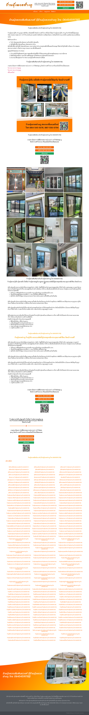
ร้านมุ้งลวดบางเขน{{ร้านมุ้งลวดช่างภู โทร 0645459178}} (70, 495)
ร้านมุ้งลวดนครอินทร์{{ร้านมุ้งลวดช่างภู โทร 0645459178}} (44, 581)
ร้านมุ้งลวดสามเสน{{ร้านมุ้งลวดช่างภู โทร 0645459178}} (44, 545)
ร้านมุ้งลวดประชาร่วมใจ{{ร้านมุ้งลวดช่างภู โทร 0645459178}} (18, 552)
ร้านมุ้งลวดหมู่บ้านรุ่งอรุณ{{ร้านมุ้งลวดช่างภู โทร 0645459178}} (44, 586)
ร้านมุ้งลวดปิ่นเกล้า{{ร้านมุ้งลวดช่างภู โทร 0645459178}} (18, 536)
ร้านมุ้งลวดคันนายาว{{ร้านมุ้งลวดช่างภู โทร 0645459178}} (18, 505)
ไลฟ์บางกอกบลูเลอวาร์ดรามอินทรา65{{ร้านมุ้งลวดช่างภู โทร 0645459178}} (44, 631)
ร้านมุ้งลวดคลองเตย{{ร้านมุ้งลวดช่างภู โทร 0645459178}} (44, 518)
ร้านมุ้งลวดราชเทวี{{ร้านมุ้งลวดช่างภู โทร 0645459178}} (70, 523)
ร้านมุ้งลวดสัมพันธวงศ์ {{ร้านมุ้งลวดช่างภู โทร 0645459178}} (19, 526)
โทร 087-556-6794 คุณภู (14, 70)
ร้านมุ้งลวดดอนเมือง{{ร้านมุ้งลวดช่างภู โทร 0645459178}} (70, 492)
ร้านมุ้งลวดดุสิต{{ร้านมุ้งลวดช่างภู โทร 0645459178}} (18, 508)
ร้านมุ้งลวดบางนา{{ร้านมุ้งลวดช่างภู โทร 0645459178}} (19, 515)
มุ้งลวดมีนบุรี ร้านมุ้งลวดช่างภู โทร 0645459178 (70, 477)
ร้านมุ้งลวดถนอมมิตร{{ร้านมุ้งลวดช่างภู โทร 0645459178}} (70, 547)
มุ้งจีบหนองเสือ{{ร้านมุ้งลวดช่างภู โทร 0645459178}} (18, 485)
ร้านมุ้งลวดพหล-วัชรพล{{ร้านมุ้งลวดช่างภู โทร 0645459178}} (18, 555)
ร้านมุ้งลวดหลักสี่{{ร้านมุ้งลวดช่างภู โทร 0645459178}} (44, 495)
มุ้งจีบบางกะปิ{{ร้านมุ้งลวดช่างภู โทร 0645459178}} (70, 485)
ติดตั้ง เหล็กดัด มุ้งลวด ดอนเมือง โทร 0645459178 (19, 467)
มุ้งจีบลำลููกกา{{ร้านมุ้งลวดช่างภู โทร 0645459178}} (18, 482)
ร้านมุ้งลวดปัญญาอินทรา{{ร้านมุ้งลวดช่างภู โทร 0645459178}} (70, 558)
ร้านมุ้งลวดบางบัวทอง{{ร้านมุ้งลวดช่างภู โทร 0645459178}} (19, 577)
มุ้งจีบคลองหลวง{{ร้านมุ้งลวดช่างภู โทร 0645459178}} (70, 479)
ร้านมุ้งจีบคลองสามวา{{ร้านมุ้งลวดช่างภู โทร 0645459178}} (70, 619)
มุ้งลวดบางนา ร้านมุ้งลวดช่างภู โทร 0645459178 (18, 477)
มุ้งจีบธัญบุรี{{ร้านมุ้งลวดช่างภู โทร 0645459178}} (45, 482)
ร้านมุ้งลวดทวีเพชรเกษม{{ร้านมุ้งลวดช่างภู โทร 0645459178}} (70, 564)
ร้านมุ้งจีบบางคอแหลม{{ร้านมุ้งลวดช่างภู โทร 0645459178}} (19, 596)
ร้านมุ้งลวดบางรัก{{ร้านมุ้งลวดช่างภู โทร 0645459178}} (70, 520)
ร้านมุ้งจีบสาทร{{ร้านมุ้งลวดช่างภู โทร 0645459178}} (44, 596)
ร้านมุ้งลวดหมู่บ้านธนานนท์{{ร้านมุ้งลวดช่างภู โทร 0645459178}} (18, 582)
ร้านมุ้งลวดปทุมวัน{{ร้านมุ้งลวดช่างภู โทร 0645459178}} (18, 523)
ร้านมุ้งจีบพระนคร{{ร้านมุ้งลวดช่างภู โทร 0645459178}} (18, 607)
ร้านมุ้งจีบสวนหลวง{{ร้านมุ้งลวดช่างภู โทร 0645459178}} (70, 591)
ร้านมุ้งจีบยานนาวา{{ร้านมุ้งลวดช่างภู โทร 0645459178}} (70, 594)
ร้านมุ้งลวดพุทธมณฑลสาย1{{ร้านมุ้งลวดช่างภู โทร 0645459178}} (44, 539)
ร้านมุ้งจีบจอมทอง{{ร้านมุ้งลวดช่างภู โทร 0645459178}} (44, 614)
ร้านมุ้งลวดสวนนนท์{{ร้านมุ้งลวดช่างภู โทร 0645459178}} (18, 585)
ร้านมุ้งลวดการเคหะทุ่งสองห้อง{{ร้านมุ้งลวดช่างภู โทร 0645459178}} (44, 574)
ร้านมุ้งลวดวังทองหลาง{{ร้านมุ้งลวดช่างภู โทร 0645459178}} (70, 567)
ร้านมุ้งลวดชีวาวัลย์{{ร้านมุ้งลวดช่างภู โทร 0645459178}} (44, 536)
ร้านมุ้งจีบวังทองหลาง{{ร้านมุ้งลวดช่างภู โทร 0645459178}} (44, 599)
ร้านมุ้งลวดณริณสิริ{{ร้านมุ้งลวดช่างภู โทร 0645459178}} (70, 561)
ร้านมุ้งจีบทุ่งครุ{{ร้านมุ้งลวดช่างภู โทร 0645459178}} (70, 607)
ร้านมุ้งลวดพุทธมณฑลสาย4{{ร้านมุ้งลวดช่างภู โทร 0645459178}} (19, 539)
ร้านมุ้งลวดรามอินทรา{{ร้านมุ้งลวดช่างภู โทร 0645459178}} (70, 545)
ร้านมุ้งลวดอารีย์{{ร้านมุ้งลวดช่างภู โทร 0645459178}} (18, 545)
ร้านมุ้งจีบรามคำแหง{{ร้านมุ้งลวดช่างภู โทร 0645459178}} (18, 633)
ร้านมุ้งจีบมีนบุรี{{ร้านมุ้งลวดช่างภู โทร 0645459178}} (70, 622)
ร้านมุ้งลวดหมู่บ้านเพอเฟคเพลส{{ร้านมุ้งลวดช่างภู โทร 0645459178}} (44, 578)
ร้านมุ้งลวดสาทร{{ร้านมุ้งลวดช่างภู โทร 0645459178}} (44, 520)
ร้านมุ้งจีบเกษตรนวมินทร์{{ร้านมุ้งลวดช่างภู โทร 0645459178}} (70, 634)
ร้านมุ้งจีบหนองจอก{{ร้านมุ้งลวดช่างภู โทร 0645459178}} (44, 619)
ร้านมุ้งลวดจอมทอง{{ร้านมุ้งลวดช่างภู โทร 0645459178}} (18, 510)
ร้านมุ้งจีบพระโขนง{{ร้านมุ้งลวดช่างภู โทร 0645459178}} (44, 591)
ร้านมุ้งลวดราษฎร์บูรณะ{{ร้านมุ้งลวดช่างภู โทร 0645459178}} (44, 528)
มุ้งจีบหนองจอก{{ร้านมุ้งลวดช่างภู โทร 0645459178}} (18, 472)
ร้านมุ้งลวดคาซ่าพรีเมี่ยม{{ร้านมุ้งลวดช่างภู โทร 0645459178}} (70, 539)
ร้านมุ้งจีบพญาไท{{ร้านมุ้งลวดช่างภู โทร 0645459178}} (44, 602)
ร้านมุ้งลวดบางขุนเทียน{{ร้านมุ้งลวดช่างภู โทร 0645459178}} (44, 533)
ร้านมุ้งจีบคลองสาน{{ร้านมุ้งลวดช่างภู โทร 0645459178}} (18, 617)
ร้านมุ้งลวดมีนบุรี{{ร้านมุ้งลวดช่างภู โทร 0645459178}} (44, 503)
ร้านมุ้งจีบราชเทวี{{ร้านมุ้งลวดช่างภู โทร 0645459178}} (19, 604)
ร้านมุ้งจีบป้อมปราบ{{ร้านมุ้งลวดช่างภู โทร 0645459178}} (70, 604)
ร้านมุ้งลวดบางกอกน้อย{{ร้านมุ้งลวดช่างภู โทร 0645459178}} (44, 513)
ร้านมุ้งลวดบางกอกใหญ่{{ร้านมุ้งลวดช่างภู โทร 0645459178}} (18, 513)
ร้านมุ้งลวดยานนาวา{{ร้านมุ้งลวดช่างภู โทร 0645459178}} (70, 518)
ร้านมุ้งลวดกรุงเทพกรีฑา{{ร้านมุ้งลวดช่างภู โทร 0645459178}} (70, 551)
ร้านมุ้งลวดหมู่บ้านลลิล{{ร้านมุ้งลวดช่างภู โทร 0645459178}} (19, 574)
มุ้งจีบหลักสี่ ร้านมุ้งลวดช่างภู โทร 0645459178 (44, 469)
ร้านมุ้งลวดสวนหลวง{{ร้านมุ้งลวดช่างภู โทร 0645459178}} (70, 515)
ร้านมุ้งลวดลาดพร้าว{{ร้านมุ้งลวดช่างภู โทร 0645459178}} (70, 497)
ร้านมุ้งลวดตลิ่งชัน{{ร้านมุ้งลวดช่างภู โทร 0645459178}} (70, 508)
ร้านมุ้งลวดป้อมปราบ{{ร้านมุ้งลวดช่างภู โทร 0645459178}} (44, 526)
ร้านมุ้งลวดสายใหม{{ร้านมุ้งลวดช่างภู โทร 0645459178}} (18, 495)
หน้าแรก (35, 11)
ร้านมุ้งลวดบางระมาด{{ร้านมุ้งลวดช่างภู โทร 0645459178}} (70, 536)
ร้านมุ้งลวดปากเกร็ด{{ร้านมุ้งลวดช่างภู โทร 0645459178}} (70, 577)
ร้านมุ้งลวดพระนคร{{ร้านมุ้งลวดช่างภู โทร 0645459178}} (70, 526)
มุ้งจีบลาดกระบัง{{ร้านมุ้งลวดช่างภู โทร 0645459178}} (70, 472)
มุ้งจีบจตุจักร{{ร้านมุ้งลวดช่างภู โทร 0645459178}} (70, 469)
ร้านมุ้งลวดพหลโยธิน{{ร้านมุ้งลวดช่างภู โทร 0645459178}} (18, 557)
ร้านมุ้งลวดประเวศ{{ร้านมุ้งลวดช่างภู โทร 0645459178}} (44, 500)
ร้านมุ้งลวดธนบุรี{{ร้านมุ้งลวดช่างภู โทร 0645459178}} (44, 510)
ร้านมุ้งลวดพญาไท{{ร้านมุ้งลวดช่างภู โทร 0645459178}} (18, 528)
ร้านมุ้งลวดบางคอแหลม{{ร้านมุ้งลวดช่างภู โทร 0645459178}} (18, 520)
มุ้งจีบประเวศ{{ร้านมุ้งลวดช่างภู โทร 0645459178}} (18, 487)
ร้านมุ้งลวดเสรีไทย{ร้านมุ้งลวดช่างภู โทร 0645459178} (70, 640)
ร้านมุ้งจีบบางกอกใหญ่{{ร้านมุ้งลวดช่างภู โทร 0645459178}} (44, 617)
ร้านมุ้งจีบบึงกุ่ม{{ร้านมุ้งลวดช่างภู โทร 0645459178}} (44, 622)
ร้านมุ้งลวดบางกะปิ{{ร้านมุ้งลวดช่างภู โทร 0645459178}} (18, 500)
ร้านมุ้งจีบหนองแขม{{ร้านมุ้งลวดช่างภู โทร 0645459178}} (70, 609)
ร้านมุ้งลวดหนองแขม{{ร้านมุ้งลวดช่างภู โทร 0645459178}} (44, 531)
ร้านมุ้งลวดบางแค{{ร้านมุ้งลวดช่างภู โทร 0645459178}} (70, 531)
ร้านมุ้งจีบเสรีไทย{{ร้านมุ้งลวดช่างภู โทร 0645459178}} (44, 640)
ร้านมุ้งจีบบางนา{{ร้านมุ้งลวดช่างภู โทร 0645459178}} (18, 591)
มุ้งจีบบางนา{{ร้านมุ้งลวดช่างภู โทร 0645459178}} (19, 474)
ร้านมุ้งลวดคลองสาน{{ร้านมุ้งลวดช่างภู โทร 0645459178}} (70, 510)
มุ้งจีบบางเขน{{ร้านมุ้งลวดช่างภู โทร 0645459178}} (18, 492)
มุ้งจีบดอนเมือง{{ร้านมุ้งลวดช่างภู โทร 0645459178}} (44, 467)
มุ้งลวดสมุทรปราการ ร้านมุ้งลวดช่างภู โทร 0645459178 (19, 479)
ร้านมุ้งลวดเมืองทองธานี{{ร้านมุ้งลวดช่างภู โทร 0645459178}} (70, 571)
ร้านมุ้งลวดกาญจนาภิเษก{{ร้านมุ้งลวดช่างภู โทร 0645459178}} (18, 568)
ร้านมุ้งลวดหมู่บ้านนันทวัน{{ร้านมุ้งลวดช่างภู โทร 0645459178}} (70, 574)
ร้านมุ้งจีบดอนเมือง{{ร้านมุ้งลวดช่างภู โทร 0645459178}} (18, 630)
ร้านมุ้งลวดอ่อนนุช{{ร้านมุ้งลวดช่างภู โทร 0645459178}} (44, 542)
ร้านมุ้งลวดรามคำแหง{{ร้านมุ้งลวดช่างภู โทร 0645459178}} (70, 630)
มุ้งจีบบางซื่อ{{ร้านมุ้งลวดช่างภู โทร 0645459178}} (44, 492)
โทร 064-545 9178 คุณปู (14, 68)
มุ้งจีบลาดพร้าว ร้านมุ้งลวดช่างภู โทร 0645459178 (70, 467)
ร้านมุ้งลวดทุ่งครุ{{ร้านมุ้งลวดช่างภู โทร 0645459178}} (18, 533)
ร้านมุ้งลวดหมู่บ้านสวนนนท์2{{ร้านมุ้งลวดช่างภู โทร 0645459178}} (70, 586)
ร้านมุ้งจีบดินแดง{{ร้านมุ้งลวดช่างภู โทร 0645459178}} (19, 602)
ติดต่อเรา (53, 11)
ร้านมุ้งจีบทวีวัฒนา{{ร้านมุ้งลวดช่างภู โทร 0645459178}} (70, 612)
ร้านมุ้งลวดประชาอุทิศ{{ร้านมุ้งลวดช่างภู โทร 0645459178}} (70, 589)
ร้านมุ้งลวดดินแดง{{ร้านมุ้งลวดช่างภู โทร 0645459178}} (44, 523)
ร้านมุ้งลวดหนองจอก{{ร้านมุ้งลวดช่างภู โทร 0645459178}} (70, 505)
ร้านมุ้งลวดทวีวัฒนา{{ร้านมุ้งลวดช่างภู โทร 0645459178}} (44, 508)
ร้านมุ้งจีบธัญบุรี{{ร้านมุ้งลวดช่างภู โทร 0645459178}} (70, 637)
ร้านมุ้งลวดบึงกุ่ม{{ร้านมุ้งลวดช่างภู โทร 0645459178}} (70, 503)
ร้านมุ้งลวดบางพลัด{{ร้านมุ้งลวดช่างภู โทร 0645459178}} (70, 513)
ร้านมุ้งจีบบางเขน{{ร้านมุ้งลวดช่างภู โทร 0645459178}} (19, 627)
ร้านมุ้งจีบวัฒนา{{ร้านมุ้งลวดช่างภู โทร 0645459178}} (18, 594)
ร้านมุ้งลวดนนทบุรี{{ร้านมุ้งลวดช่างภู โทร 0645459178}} (44, 571)
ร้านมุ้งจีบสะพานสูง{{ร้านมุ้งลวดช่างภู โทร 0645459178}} (44, 625)
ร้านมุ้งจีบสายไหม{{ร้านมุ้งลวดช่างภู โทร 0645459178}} (70, 627)
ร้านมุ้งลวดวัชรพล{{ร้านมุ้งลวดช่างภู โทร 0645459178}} (19, 547)
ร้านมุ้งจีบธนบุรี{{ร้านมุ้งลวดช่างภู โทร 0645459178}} (70, 614)
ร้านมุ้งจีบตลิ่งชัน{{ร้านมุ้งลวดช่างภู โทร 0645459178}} (19, 614)
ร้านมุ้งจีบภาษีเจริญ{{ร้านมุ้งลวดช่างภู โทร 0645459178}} (44, 612)
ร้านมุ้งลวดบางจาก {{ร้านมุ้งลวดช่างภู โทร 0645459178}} (18, 564)
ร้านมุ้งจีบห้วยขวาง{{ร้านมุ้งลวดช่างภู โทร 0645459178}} (70, 599)
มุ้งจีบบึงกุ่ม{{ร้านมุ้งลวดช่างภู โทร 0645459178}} (70, 487)
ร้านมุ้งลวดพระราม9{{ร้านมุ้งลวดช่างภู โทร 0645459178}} (18, 561)
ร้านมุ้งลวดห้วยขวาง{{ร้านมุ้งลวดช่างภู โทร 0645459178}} (18, 571)
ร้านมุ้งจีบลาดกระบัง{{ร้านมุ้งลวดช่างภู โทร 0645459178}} (18, 625)
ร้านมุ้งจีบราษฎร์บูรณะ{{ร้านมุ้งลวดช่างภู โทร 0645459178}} (44, 607)
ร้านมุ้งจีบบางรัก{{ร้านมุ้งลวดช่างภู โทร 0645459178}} (70, 596)
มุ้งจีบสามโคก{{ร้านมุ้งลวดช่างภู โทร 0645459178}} (44, 485)
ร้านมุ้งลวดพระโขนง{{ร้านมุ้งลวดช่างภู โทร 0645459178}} (44, 515)
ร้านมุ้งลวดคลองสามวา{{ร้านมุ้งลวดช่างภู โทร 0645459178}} (44, 505)
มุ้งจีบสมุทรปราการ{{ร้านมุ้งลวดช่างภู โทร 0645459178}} (70, 474)
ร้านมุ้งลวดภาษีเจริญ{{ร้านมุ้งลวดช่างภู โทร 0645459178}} (70, 528)
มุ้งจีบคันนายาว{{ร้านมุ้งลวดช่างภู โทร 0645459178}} (18, 490)
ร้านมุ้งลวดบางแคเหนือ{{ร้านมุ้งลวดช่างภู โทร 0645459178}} (70, 533)
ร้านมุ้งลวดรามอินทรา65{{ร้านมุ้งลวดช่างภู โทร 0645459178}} (44, 548)
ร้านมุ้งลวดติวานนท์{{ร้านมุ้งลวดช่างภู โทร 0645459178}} (18, 589)
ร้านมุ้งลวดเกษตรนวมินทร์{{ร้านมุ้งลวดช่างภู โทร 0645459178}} (44, 634)
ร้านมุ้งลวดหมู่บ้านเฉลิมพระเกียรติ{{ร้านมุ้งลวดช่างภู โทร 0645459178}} (70, 582)
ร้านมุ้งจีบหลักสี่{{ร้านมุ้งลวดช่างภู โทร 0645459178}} (44, 627)
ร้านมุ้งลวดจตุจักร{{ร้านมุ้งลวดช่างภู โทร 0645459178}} (44, 497)
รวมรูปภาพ (47, 11)
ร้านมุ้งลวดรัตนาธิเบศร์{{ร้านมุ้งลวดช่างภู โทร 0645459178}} (44, 589)
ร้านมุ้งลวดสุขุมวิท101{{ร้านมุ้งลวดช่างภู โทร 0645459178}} (44, 561)
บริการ (40, 11)
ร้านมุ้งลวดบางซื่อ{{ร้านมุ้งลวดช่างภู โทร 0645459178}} (19, 497)
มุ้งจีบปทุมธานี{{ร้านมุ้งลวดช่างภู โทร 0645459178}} (44, 479)
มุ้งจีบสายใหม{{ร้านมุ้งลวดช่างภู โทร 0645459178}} (70, 490)
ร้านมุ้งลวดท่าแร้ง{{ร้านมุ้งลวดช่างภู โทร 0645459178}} (45, 555)
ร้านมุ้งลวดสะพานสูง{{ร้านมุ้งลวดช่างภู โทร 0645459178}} (70, 500)
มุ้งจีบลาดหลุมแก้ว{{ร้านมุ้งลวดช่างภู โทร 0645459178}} (70, 482)
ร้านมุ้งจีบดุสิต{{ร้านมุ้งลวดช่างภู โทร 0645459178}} (70, 602)
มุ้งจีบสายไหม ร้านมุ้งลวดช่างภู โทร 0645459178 (18, 469)
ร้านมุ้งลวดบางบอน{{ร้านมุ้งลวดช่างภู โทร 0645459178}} (18, 531)
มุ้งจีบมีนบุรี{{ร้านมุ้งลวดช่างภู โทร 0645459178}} (44, 472)
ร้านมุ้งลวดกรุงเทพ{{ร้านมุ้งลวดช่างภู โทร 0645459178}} (44, 557)
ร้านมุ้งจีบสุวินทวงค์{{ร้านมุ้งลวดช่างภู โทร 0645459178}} (44, 637)
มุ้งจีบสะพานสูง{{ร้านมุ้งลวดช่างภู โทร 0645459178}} (44, 487)
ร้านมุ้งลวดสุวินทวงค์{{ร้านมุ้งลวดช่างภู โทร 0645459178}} (18, 637)
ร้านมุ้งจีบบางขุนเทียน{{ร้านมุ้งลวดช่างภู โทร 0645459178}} (19, 609)
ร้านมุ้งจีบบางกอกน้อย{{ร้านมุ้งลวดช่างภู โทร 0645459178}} (70, 617)
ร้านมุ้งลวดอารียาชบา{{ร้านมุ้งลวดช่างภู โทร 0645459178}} (70, 542)
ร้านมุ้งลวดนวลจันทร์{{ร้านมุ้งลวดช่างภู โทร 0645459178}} (18, 542)
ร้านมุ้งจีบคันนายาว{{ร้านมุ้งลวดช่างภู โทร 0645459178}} (18, 622)
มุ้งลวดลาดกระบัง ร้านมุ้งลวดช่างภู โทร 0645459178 (44, 477)
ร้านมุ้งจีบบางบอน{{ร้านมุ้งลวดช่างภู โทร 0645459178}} (44, 609)
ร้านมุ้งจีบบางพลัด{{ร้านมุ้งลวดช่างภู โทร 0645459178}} (18, 619)
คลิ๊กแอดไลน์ (11, 72)
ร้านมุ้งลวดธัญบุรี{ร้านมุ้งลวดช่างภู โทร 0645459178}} (18, 640)
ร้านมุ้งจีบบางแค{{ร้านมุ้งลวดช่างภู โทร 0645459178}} (19, 612)
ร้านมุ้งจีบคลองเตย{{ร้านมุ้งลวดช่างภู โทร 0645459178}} (44, 594)
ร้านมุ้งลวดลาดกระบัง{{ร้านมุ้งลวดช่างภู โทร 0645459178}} (19, 503)
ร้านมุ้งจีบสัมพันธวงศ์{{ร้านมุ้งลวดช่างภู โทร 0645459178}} (44, 604)
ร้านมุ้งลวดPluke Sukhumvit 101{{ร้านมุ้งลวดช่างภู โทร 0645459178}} (44, 564)
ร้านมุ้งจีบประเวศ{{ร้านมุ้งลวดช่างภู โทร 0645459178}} (70, 625)
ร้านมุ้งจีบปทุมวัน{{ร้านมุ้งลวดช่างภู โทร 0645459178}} (19, 599)
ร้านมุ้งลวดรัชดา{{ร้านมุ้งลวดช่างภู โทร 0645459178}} (44, 551)
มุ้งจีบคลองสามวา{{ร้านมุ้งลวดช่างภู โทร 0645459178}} (44, 490)
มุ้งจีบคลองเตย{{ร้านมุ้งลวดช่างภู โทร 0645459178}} (44, 474)
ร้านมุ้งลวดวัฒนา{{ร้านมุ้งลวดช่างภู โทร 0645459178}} (19, 518)
